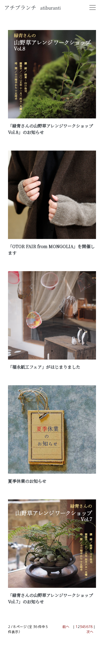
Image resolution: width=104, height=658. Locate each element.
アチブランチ (32, 7)
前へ (65, 626)
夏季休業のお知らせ (27, 481)
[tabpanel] (52, 74)
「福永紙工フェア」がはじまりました (44, 367)
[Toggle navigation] (92, 7)
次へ (89, 631)
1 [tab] (52, 110)
